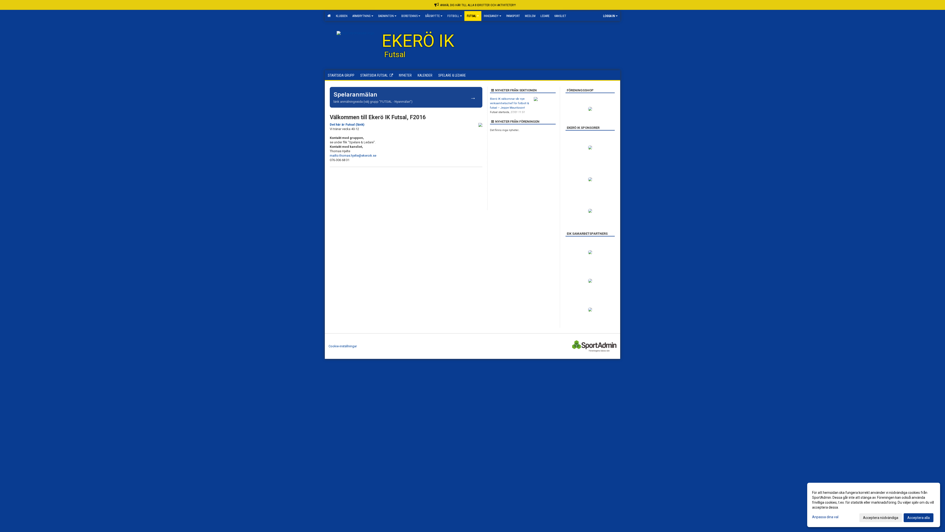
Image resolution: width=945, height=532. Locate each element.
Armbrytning (361, 16)
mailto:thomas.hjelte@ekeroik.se (353, 155)
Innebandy (491, 16)
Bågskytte (432, 16)
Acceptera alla (918, 518)
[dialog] (873, 505)
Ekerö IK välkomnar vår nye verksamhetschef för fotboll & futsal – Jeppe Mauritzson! (509, 103)
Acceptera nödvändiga (880, 518)
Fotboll (453, 16)
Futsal (471, 16)
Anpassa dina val (825, 517)
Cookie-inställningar (343, 346)
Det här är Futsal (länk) (347, 124)
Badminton (386, 16)
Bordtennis (409, 16)
